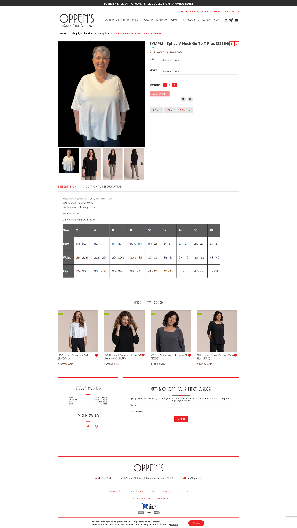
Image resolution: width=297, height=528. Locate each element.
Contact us (229, 11)
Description (67, 186)
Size (152, 58)
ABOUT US (112, 491)
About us (194, 11)
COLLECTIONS (128, 491)
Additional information (103, 186)
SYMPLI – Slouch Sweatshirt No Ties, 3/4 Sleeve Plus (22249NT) (122, 356)
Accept (196, 523)
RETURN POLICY (183, 491)
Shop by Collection (82, 33)
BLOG (142, 491)
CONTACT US (166, 491)
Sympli (102, 33)
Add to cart (159, 93)
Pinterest (185, 110)
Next (141, 163)
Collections (206, 11)
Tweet (157, 110)
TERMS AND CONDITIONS (140, 498)
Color (153, 69)
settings (174, 524)
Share (171, 110)
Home (184, 11)
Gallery (217, 11)
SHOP (152, 491)
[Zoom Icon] (101, 94)
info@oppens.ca (195, 478)
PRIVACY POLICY (162, 498)
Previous (60, 163)
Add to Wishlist (183, 99)
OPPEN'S (76, 18)
